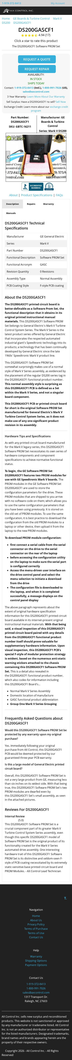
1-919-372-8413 (11, 3)
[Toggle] (66, 10)
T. (65, 898)
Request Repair (37, 69)
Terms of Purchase (36, 929)
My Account (58, 3)
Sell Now (61, 101)
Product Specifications (36, 195)
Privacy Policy (36, 924)
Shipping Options (36, 960)
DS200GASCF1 (22, 23)
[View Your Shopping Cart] (67, 3)
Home (6, 18)
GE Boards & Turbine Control (31, 18)
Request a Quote (36, 59)
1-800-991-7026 (51, 87)
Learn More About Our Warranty (46, 96)
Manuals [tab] (11, 213)
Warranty (36, 956)
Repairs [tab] (31, 203)
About (13, 195)
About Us (36, 920)
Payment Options (36, 965)
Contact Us (36, 937)
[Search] (60, 10)
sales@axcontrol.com (36, 91)
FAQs (59, 195)
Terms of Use (36, 933)
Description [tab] (12, 203)
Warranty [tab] (48, 203)
